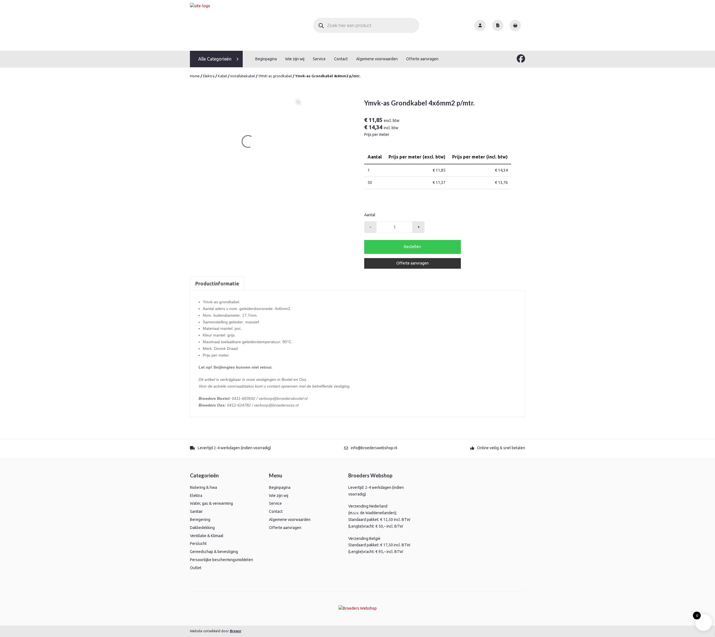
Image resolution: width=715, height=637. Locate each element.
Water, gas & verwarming (211, 503)
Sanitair (196, 511)
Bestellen (412, 246)
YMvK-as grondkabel (275, 76)
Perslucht (198, 543)
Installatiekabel (242, 76)
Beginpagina (266, 59)
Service (319, 59)
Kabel (222, 76)
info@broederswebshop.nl (374, 448)
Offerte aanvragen (422, 59)
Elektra (208, 76)
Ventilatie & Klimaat (206, 535)
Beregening (200, 519)
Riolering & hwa (203, 487)
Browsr (235, 631)
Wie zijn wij (294, 59)
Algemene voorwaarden (377, 59)
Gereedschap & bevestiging (214, 551)
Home (195, 76)
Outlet (195, 568)
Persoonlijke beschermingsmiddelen (221, 559)
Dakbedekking (202, 527)
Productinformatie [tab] (217, 283)
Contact (341, 59)
